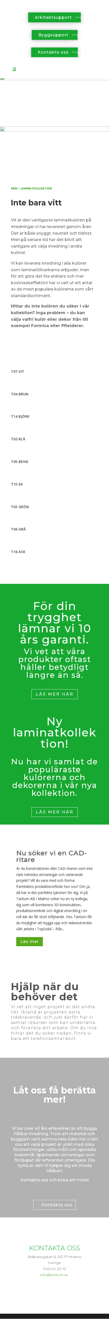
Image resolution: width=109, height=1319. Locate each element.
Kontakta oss (53, 52)
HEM (14, 188)
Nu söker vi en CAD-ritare (51, 856)
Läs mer (29, 941)
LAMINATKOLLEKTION (36, 188)
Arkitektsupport (53, 17)
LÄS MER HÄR (55, 694)
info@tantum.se (54, 1275)
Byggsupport (53, 35)
